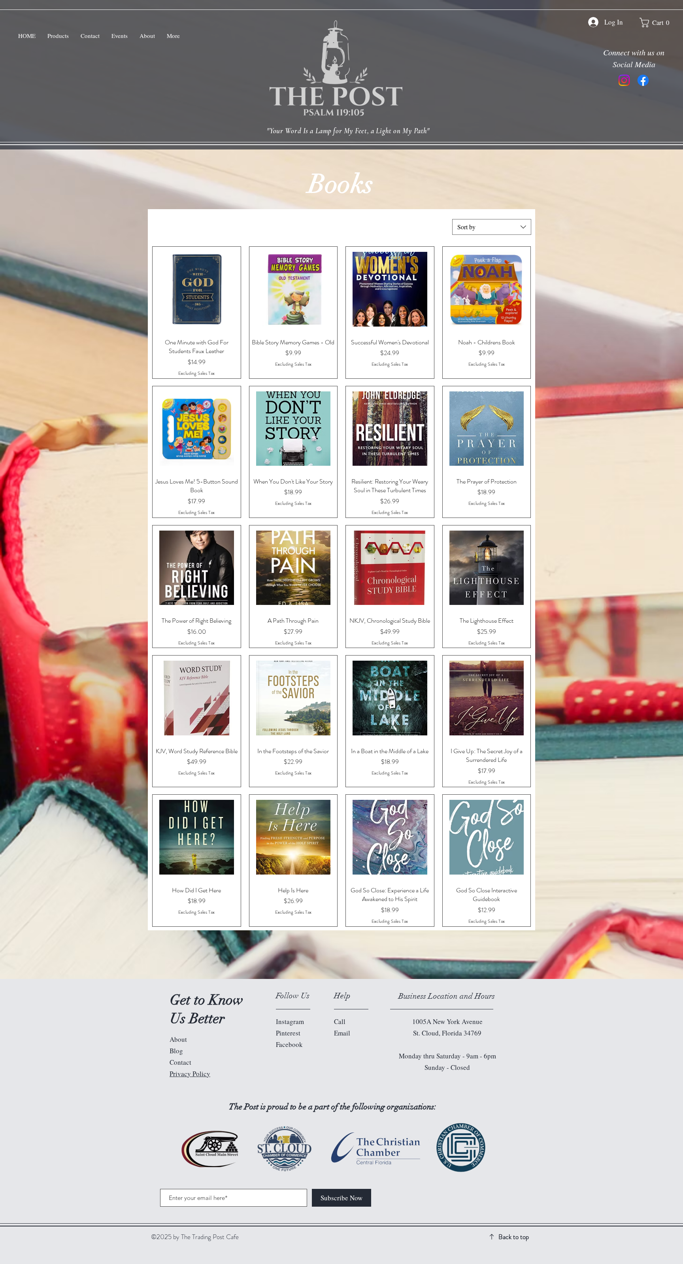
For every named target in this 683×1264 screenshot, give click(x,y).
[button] (657, 22)
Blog (176, 1050)
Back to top (513, 1236)
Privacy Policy (190, 1073)
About (178, 1039)
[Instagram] (624, 80)
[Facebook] (643, 80)
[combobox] (491, 227)
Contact (180, 1062)
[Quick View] (197, 289)
